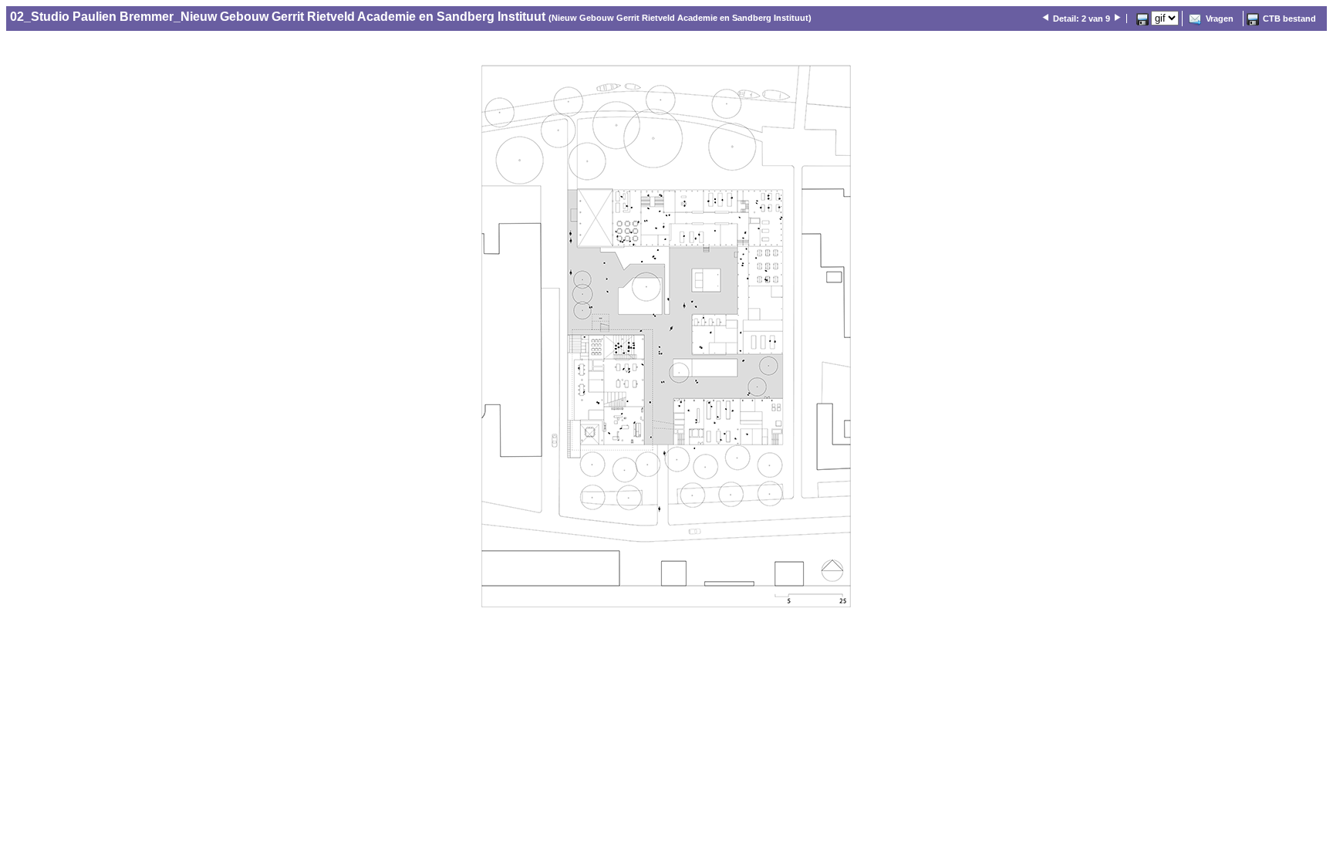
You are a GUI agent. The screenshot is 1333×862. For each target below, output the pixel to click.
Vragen (1219, 18)
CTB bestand (1289, 18)
